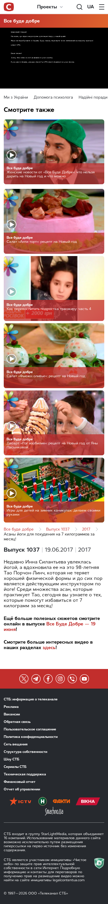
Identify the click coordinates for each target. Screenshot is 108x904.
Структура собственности (25, 752)
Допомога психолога (53, 97)
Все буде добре (22, 21)
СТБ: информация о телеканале (31, 699)
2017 (86, 529)
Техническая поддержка (25, 774)
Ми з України (16, 97)
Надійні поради (93, 97)
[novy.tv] (42, 802)
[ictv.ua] (20, 802)
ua (90, 7)
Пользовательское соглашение (30, 729)
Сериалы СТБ (15, 767)
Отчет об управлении (22, 789)
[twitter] (24, 678)
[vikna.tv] (88, 802)
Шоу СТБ (11, 759)
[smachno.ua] (54, 812)
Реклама (11, 707)
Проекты (47, 7)
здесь (49, 647)
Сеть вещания (16, 744)
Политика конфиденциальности (31, 737)
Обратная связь (17, 722)
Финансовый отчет (19, 782)
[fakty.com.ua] (61, 802)
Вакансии (12, 714)
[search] (79, 7)
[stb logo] (9, 7)
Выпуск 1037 (58, 529)
